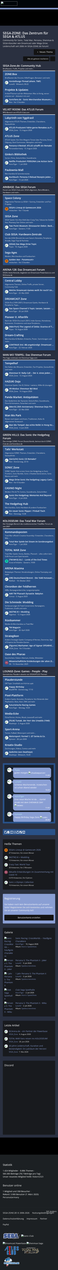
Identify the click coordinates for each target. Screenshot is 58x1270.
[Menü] (45, 4)
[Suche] (37, 3)
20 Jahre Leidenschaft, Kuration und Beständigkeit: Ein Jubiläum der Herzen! (27, 1047)
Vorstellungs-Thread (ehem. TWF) (25, 81)
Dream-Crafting (14, 335)
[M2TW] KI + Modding (19, 611)
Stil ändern (51, 1211)
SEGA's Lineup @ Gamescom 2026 (25, 207)
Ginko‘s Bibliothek (16, 154)
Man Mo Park (13, 415)
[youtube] (11, 832)
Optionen (46, 768)
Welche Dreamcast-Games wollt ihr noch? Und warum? (31, 290)
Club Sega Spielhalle (25, 989)
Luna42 (17, 781)
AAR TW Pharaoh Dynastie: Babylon (26, 593)
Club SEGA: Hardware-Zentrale (23, 234)
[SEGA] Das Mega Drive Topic (22, 244)
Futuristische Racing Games (22, 705)
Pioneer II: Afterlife (16, 317)
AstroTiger (19, 796)
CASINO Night (13, 488)
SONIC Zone (12, 467)
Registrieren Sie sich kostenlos (25, 907)
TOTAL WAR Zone (15, 550)
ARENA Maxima (14, 568)
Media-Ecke (12, 713)
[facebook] (8, 832)
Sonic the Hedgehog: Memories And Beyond (30, 495)
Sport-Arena (12, 729)
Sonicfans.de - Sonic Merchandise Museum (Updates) (31, 99)
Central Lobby (13, 280)
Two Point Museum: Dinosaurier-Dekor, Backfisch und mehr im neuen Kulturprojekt (31, 225)
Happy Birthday (16, 686)
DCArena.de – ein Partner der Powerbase (28, 1031)
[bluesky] (17, 832)
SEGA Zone (11, 216)
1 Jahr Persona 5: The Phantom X (30, 973)
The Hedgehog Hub (16, 503)
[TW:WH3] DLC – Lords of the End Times (28, 559)
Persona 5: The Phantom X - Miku (31, 1003)
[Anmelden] (50, 3)
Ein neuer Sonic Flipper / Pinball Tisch (27, 511)
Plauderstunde (14, 679)
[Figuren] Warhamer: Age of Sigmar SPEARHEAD (31, 645)
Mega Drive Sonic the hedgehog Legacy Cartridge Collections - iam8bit (31, 479)
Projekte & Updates (16, 89)
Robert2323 (38, 1176)
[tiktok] (21, 832)
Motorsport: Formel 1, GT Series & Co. (27, 736)
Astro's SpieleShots (29, 946)
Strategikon (12, 636)
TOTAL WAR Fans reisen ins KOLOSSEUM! (28, 1038)
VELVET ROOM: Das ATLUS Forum (23, 109)
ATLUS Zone (12, 136)
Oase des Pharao (15, 654)
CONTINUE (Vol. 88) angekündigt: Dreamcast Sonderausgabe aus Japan (31, 344)
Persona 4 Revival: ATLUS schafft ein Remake (30, 145)
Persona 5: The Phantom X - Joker (31, 960)
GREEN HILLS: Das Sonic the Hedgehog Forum (26, 436)
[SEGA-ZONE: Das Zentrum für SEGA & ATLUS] (9, 3)
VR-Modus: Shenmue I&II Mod (23, 388)
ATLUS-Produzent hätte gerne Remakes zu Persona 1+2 (31, 127)
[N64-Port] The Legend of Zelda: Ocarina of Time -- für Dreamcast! (31, 326)
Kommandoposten (16, 532)
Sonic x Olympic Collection (21, 882)
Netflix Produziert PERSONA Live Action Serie (31, 161)
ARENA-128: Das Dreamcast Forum (24, 269)
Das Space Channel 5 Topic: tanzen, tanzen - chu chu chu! (31, 308)
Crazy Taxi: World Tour (19, 864)
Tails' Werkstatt (14, 449)
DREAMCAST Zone (16, 299)
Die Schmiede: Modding (19, 602)
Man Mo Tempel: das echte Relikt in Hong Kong (31, 425)
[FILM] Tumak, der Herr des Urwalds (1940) (29, 720)
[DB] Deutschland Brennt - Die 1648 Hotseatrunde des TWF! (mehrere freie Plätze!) (31, 578)
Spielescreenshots (29, 966)
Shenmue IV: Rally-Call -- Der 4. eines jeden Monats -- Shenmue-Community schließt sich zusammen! (31, 373)
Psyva (17, 770)
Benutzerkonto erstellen (29, 917)
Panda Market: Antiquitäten (21, 397)
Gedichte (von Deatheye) (21, 752)
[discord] (24, 832)
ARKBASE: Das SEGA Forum (19, 187)
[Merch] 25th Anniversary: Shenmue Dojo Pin (30, 406)
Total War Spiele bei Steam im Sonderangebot (31, 541)
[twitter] (5, 832)
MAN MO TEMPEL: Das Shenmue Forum (27, 354)
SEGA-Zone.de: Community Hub (22, 65)
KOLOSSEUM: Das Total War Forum (24, 521)
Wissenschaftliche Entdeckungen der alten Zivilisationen (31, 661)
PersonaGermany (11, 1197)
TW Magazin (15, 627)
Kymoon (18, 814)
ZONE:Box (11, 74)
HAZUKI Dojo (13, 381)
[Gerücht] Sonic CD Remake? (22, 459)
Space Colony (13, 198)
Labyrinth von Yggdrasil (19, 117)
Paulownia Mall (14, 170)
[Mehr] (52, 58)
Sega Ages (11, 252)
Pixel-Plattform (14, 695)
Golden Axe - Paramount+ (21, 259)
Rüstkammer (13, 620)
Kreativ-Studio (13, 745)
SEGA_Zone (13, 1034)
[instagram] (15, 832)
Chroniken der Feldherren (20, 586)
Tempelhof (11, 363)
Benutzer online (12, 1185)
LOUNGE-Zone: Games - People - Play (25, 671)
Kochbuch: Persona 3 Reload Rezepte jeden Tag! (31, 177)
